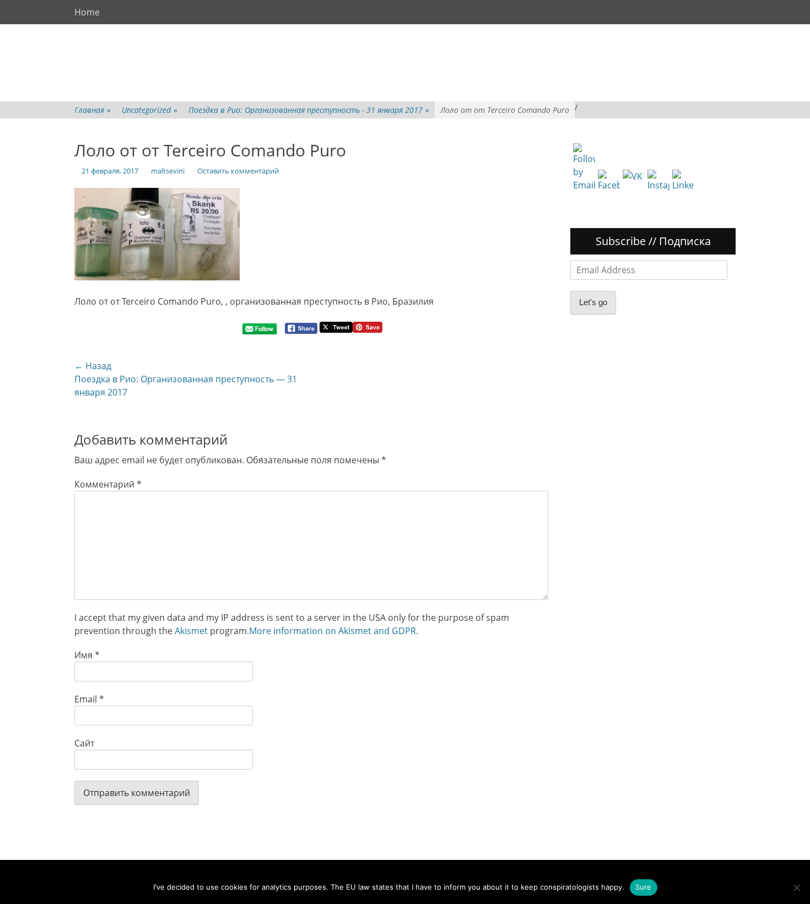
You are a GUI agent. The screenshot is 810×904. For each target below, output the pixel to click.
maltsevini (168, 171)
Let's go (593, 302)
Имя (87, 655)
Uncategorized (149, 110)
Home (87, 12)
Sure (643, 887)
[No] (796, 887)
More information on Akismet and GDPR (332, 631)
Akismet (191, 631)
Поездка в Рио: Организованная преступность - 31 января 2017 (308, 110)
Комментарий (108, 484)
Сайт (84, 743)
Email (89, 699)
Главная (92, 110)
